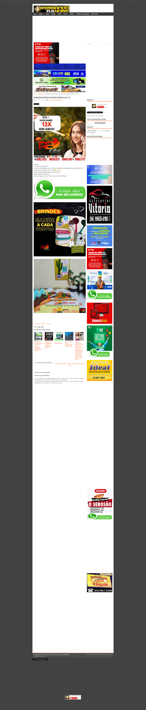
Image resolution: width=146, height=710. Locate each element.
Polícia (47, 14)
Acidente (54, 14)
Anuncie (72, 14)
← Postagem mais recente (60, 363)
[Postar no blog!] (39, 327)
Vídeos (59, 14)
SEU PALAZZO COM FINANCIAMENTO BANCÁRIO (69, 344)
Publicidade (41, 94)
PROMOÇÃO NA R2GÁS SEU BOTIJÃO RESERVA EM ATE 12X (52, 97)
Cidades (41, 14)
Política (65, 14)
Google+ (48, 323)
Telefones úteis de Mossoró (82, 14)
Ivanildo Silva (100, 654)
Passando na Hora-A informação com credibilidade (56, 654)
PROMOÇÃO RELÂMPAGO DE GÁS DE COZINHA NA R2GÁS (48, 344)
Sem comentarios (57, 100)
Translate (92, 132)
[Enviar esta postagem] (35, 327)
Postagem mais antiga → (78, 363)
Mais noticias (95, 14)
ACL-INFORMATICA (58, 342)
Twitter (43, 323)
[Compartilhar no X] (41, 327)
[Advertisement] (73, 30)
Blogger (42, 656)
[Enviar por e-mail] (38, 327)
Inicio (35, 14)
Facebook (37, 323)
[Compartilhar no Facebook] (42, 327)
